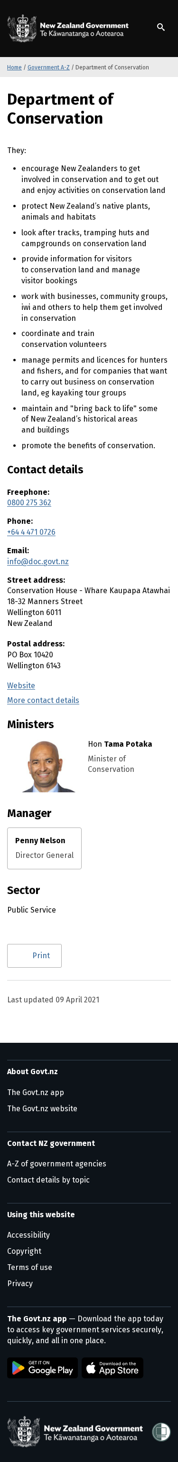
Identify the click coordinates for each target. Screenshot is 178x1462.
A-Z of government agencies (56, 1163)
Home (14, 67)
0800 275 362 (29, 502)
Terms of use (29, 1267)
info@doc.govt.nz (38, 561)
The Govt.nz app (35, 1092)
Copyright (24, 1251)
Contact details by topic (48, 1179)
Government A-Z (49, 67)
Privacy (20, 1283)
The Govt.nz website (42, 1108)
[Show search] (161, 27)
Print (41, 955)
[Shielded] (161, 1432)
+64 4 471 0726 (31, 532)
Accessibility (28, 1235)
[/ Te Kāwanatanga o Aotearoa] (69, 28)
